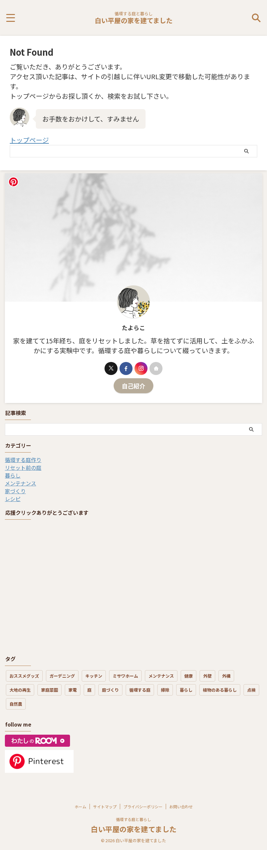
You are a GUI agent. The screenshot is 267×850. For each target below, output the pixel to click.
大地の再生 (20, 690)
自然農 (15, 704)
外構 (226, 676)
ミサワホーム (125, 676)
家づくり (15, 491)
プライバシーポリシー (142, 806)
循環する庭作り (23, 460)
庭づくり (110, 690)
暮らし (13, 475)
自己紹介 (133, 386)
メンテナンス (20, 483)
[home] (155, 368)
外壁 (207, 676)
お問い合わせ (181, 806)
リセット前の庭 (23, 467)
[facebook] (126, 368)
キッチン (93, 676)
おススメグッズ (24, 676)
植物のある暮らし (220, 690)
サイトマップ (105, 806)
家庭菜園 (49, 690)
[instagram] (141, 368)
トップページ (29, 140)
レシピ (13, 499)
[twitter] (111, 368)
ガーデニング (62, 676)
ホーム (80, 806)
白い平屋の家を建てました (134, 20)
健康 (188, 676)
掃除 (165, 690)
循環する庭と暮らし (133, 819)
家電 (72, 690)
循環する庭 (139, 690)
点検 (251, 690)
